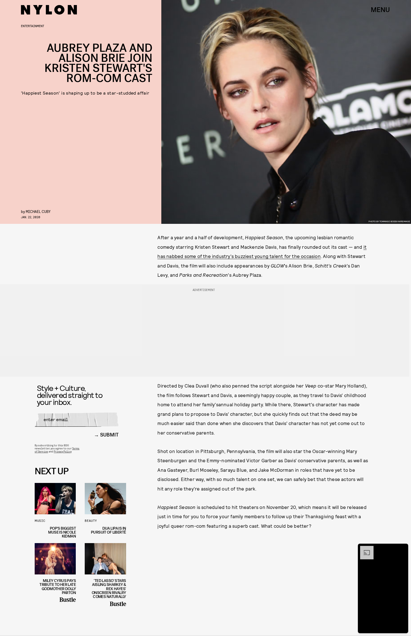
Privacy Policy (62, 451)
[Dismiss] (402, 548)
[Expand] (364, 548)
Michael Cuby (38, 211)
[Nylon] (49, 10)
